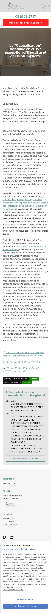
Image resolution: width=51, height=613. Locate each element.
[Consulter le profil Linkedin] (11, 537)
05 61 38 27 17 (25, 16)
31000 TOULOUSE (13, 497)
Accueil (19, 88)
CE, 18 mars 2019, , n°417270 (23, 362)
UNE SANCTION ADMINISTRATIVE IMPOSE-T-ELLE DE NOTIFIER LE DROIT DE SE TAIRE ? (27, 429)
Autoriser (33, 379)
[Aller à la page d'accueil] (15, 6)
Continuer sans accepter (13, 590)
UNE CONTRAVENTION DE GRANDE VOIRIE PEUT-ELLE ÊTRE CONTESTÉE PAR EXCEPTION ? (27, 419)
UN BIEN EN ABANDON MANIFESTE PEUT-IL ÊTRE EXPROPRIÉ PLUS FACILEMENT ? (27, 439)
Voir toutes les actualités (25, 458)
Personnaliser (27, 599)
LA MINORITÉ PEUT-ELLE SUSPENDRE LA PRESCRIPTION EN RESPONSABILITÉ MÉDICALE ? (27, 448)
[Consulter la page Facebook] (4, 537)
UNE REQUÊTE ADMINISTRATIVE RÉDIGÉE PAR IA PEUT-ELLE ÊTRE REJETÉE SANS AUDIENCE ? (27, 407)
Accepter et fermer (26, 606)
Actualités (30, 88)
